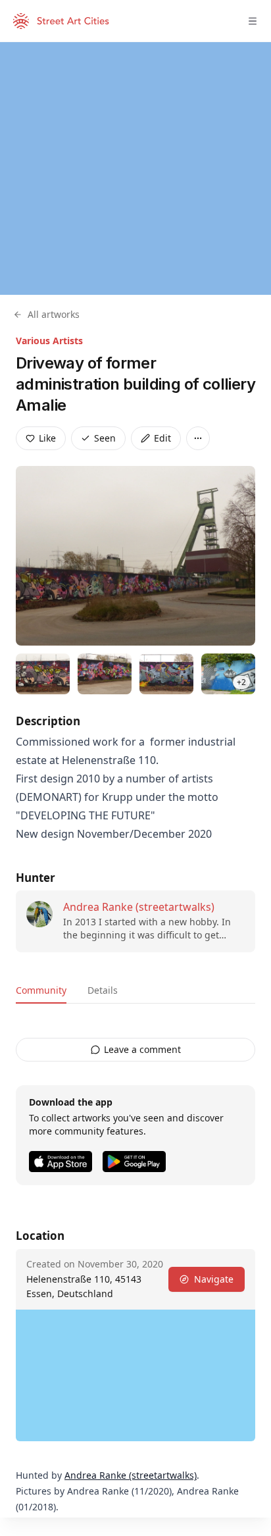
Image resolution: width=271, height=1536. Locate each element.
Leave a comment (142, 1049)
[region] (135, 168)
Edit (162, 438)
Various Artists (49, 340)
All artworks (54, 314)
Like (47, 438)
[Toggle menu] (252, 21)
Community (41, 990)
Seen (105, 438)
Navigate (214, 1279)
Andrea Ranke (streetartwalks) (138, 907)
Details (102, 990)
